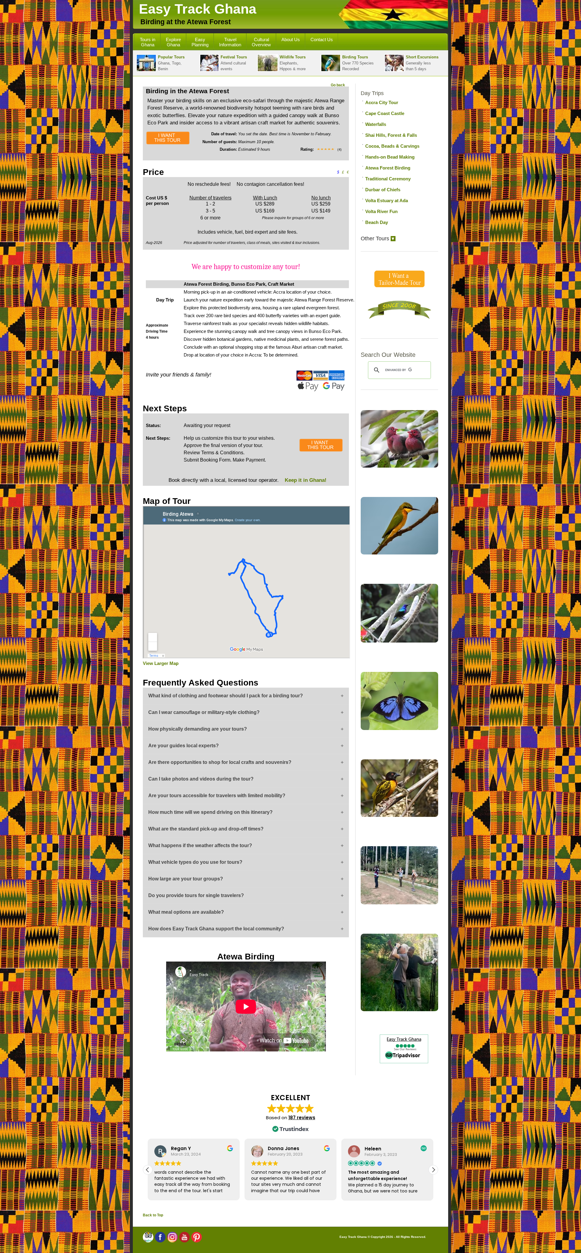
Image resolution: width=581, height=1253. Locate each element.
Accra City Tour (381, 102)
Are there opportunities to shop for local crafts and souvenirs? (219, 762)
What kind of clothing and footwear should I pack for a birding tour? (225, 695)
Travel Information (230, 42)
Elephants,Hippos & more (293, 63)
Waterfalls (375, 124)
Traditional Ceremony (388, 178)
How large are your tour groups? (185, 878)
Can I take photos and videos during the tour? (201, 778)
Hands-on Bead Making (390, 157)
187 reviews (301, 1117)
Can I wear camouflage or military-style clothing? (204, 712)
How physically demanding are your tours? (197, 729)
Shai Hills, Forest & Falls (391, 135)
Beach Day (376, 222)
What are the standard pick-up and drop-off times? (206, 828)
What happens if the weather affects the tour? (200, 845)
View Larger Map (161, 663)
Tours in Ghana (147, 42)
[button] (433, 1169)
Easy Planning (200, 42)
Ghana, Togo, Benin (171, 63)
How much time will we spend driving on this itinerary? (210, 812)
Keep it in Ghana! (305, 480)
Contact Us (321, 39)
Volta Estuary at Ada (386, 200)
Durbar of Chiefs (382, 189)
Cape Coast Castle (384, 113)
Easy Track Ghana (197, 9)
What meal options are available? (186, 912)
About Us (290, 39)
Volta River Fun (381, 211)
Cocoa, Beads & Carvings (392, 146)
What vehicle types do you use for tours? (195, 862)
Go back (338, 85)
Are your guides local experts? (183, 745)
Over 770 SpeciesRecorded (358, 63)
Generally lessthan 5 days (422, 63)
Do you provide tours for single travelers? (196, 895)
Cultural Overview (261, 42)
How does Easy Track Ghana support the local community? (216, 928)
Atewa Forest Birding (387, 167)
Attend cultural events (234, 63)
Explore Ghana (173, 42)
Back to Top (153, 1215)
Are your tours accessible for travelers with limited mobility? (216, 795)
